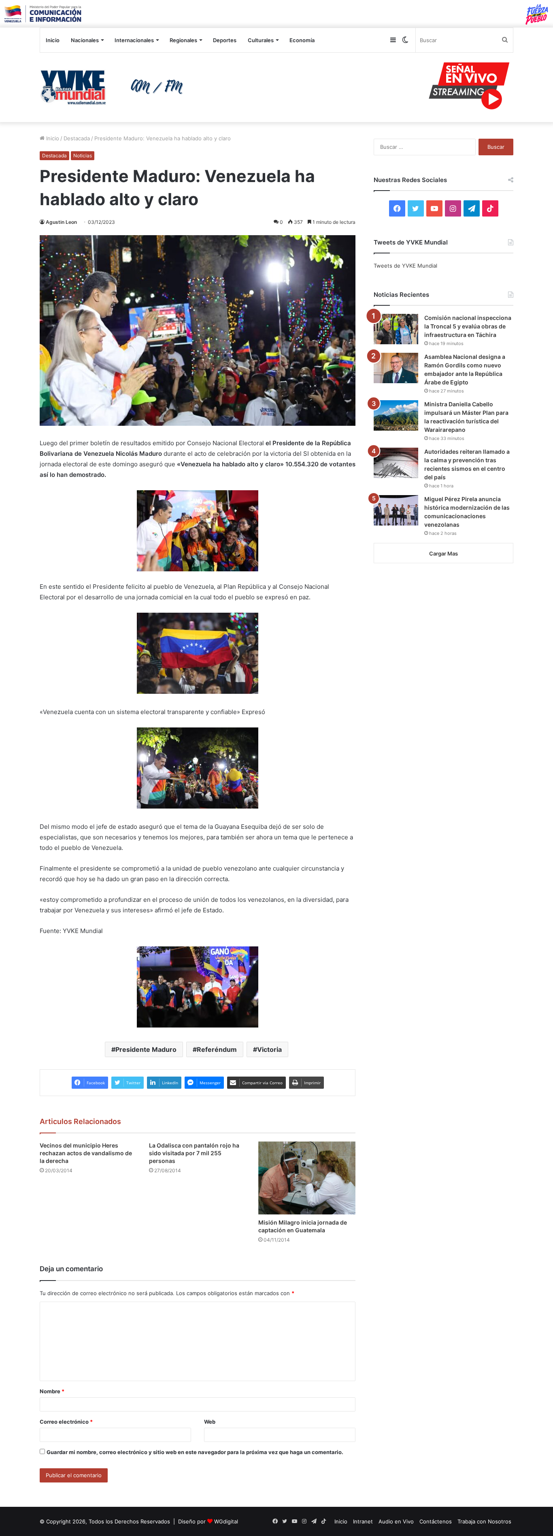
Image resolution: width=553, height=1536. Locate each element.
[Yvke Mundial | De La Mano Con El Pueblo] (114, 87)
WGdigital (226, 1521)
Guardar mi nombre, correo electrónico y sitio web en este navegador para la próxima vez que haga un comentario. (195, 1452)
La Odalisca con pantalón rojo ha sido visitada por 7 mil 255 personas (194, 1153)
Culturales (261, 40)
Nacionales (85, 40)
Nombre (52, 1391)
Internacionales (134, 40)
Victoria (269, 1049)
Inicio (53, 40)
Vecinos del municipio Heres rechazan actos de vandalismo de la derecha (86, 1153)
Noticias (82, 155)
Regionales (183, 40)
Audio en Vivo (396, 1521)
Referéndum (217, 1049)
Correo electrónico (66, 1421)
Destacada (77, 138)
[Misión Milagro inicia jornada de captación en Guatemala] (306, 1177)
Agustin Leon (61, 222)
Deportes (224, 40)
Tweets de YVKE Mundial (405, 265)
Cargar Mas (443, 553)
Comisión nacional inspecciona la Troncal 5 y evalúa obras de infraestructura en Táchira (467, 326)
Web (209, 1421)
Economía (302, 40)
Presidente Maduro (146, 1049)
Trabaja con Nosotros (484, 1521)
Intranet (363, 1521)
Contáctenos (435, 1521)
